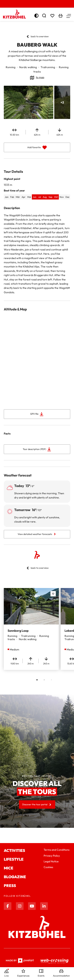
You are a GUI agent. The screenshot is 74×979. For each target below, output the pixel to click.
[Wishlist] (52, 15)
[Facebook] (7, 906)
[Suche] (44, 15)
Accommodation (61, 975)
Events (41, 975)
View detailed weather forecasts (35, 534)
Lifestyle (14, 859)
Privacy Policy (52, 855)
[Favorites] (53, 593)
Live (6, 975)
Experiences (23, 975)
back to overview (40, 36)
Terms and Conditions (56, 849)
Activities (14, 850)
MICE (8, 868)
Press (10, 885)
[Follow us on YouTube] (32, 906)
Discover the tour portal (34, 804)
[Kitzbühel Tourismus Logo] (14, 14)
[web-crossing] (55, 961)
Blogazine (15, 876)
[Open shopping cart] (60, 15)
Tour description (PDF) (34, 449)
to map (40, 77)
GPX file (34, 413)
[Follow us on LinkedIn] (44, 906)
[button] (68, 15)
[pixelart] (19, 961)
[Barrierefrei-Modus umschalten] (36, 16)
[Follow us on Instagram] (20, 906)
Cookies (48, 867)
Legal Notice (51, 861)
